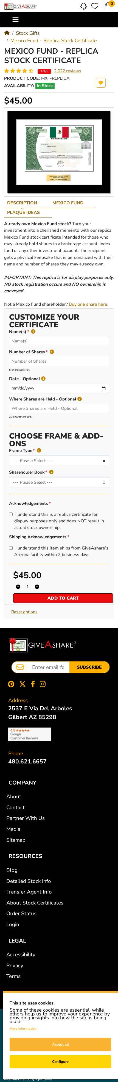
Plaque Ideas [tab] (23, 213)
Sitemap (16, 840)
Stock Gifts (28, 33)
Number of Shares (27, 352)
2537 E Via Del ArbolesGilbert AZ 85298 (40, 713)
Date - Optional (24, 379)
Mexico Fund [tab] (67, 203)
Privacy (14, 965)
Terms (13, 976)
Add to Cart (63, 598)
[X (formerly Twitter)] (22, 684)
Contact (15, 807)
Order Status (21, 913)
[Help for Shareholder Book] (51, 472)
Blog (12, 870)
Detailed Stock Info (28, 881)
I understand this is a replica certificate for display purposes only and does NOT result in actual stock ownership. (59, 521)
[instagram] (43, 684)
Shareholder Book (26, 472)
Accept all (60, 1044)
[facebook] (32, 684)
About (13, 796)
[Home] (7, 33)
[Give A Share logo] (20, 7)
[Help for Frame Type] (39, 450)
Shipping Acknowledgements (37, 537)
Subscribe (89, 667)
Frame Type (20, 451)
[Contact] (84, 6)
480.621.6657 (27, 761)
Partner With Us (25, 818)
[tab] (26, 203)
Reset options (24, 612)
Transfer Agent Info (29, 891)
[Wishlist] (94, 6)
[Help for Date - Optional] (43, 379)
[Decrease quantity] (18, 587)
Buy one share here (88, 304)
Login (12, 924)
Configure (60, 1061)
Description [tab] (22, 203)
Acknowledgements (28, 503)
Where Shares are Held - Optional (42, 399)
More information (23, 1028)
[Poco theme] (42, 645)
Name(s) (17, 332)
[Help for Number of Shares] (52, 352)
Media (13, 829)
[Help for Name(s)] (33, 332)
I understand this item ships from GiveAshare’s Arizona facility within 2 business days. (61, 551)
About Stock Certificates (34, 902)
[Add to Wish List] (101, 83)
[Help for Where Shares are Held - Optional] (79, 399)
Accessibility (20, 954)
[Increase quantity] (37, 587)
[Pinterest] (10, 684)
